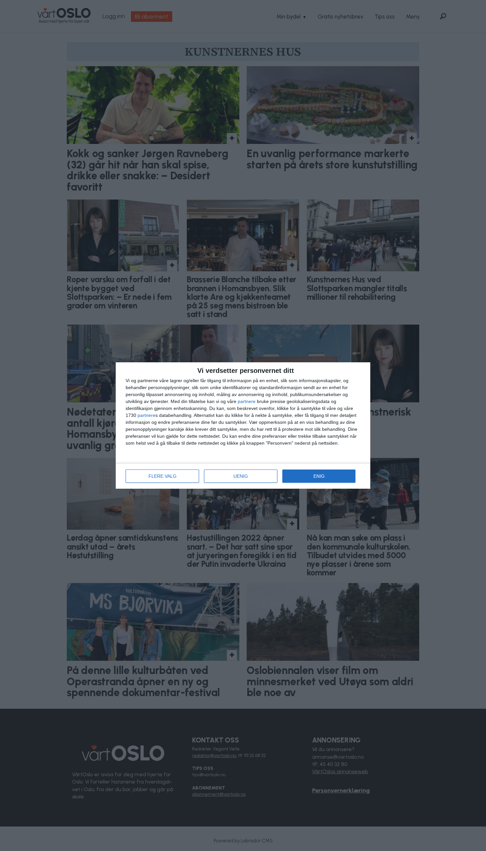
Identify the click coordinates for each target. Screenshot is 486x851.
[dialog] (243, 425)
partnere (247, 401)
